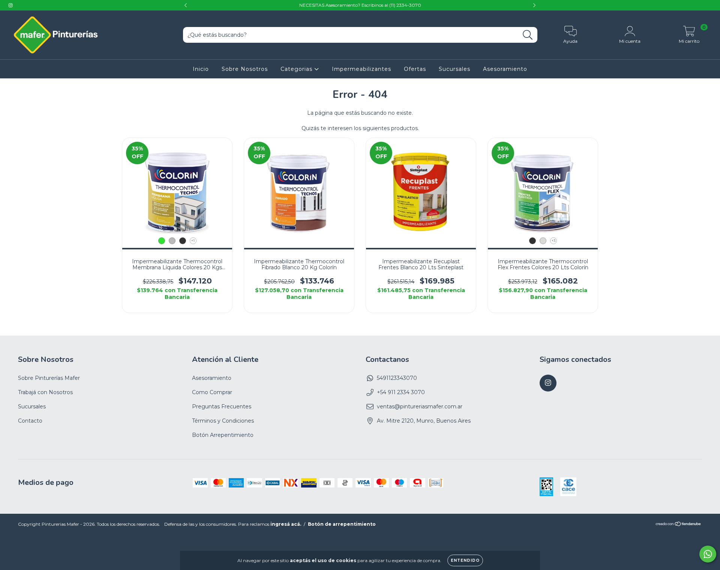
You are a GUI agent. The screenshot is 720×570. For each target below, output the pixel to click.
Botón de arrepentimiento (342, 524)
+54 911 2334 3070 (401, 392)
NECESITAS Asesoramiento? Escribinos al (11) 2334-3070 (360, 5)
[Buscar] (528, 35)
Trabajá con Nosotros (45, 392)
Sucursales (454, 69)
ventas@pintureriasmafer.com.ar (419, 406)
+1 (193, 240)
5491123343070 (397, 378)
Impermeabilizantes (361, 69)
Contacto (30, 420)
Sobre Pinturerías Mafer (49, 378)
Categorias (297, 69)
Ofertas (415, 69)
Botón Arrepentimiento (223, 435)
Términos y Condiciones (223, 420)
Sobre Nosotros (245, 69)
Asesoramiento (505, 69)
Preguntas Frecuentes (221, 406)
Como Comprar (212, 392)
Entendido (465, 560)
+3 (553, 240)
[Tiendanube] (678, 525)
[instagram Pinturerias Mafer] (10, 5)
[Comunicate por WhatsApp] (707, 554)
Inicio (201, 69)
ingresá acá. (285, 524)
